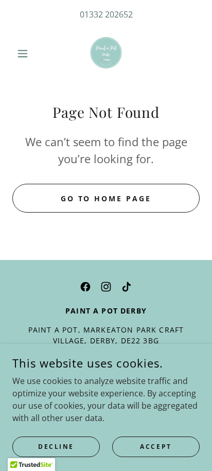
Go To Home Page (106, 198)
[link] (106, 53)
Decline (56, 446)
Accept (155, 446)
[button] (26, 53)
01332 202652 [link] (106, 14)
